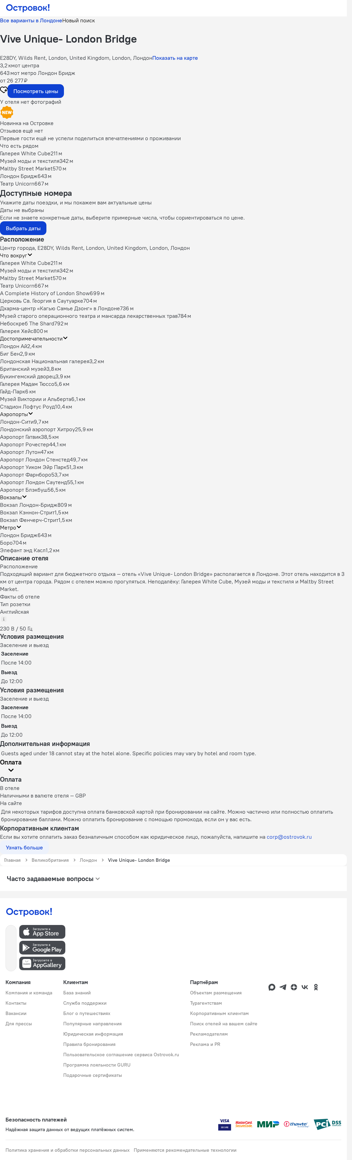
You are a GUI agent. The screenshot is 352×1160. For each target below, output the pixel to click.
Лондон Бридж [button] (18, 535)
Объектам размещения (216, 993)
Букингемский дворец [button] (27, 376)
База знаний (77, 993)
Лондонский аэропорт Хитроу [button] (37, 429)
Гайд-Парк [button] (12, 391)
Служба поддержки (85, 1003)
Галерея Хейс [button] (16, 330)
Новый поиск (78, 20)
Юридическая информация (93, 1034)
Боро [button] (6, 542)
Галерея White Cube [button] (25, 262)
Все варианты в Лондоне (31, 20)
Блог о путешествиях (86, 1013)
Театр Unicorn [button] (17, 285)
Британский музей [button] (23, 368)
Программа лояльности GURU (97, 1065)
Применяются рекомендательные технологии (185, 1150)
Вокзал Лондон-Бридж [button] (28, 504)
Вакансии (16, 1013)
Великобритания (50, 860)
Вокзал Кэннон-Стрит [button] (27, 512)
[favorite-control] (4, 91)
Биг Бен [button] (10, 353)
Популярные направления (92, 1023)
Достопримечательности (31, 338)
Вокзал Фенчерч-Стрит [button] (29, 519)
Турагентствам (206, 1003)
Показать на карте (175, 57)
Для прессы (19, 1023)
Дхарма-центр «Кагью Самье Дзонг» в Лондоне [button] (60, 308)
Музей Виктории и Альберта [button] (35, 398)
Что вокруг (13, 255)
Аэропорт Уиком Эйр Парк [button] (33, 467)
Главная (12, 860)
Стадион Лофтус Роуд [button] (27, 406)
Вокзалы (11, 497)
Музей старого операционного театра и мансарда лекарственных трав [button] (89, 315)
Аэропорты (14, 414)
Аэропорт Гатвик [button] (20, 436)
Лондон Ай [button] (13, 346)
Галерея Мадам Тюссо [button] (27, 383)
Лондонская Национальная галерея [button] (44, 361)
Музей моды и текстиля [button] (29, 270)
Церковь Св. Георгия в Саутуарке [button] (41, 300)
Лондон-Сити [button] (17, 421)
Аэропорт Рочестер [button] (24, 444)
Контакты (16, 1003)
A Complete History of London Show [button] (45, 293)
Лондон (88, 860)
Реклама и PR (205, 1044)
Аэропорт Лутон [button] (20, 451)
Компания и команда (29, 993)
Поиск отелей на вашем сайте (223, 1023)
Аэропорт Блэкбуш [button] (23, 489)
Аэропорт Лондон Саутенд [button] (33, 482)
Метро (8, 527)
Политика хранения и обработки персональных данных (68, 1150)
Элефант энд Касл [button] (23, 550)
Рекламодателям (209, 1034)
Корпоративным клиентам (219, 1013)
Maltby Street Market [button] (26, 278)
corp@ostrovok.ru (289, 836)
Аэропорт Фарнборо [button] (25, 474)
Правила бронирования (89, 1044)
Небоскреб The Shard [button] (27, 323)
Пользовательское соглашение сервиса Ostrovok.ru (121, 1054)
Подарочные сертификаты (92, 1075)
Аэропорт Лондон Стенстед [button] (35, 459)
